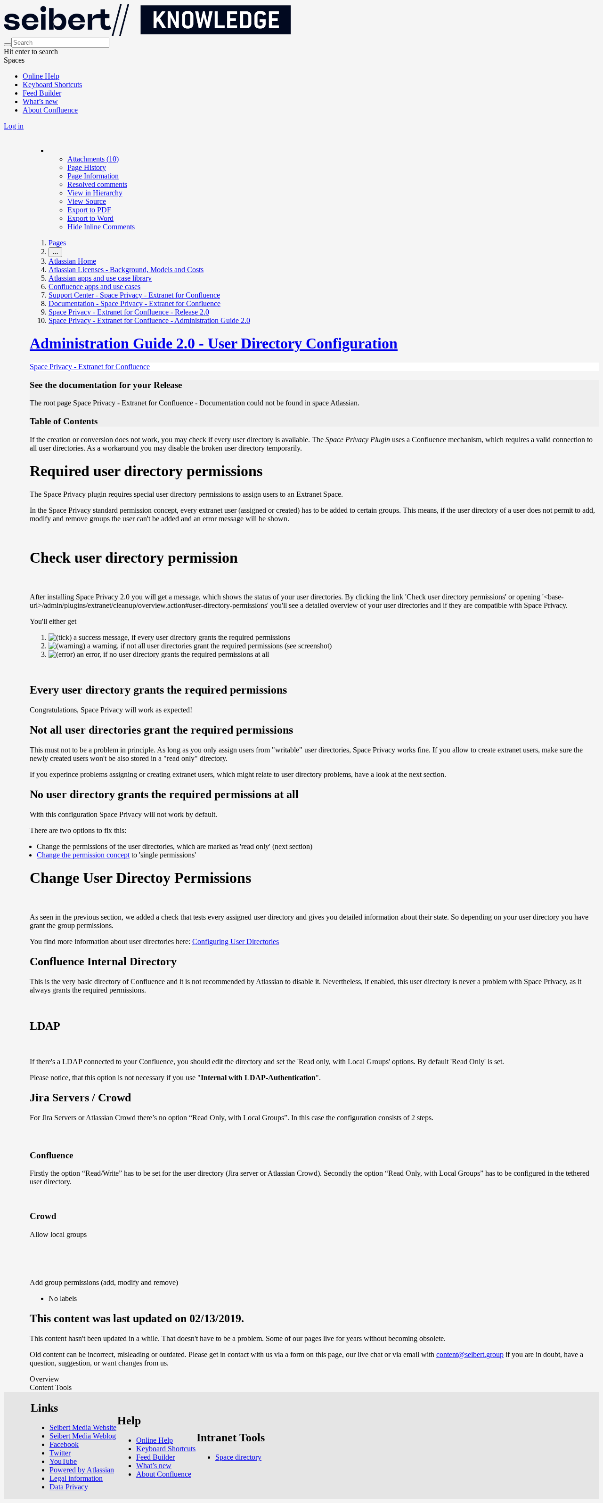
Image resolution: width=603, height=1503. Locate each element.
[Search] (7, 44)
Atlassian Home (72, 261)
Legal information (76, 1478)
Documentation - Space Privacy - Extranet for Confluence (134, 303)
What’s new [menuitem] (40, 101)
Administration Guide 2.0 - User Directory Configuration (214, 343)
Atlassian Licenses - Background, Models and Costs (126, 270)
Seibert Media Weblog (82, 1436)
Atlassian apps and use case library (100, 278)
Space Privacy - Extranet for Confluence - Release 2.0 (129, 312)
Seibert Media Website (82, 1427)
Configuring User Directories (235, 941)
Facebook (64, 1444)
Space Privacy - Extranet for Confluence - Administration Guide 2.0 (149, 320)
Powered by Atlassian (81, 1470)
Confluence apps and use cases (94, 287)
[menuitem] (93, 159)
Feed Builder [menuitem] (42, 93)
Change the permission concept (83, 855)
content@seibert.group (470, 1354)
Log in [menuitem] (14, 126)
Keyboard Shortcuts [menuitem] (52, 85)
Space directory (238, 1457)
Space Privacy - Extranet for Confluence (90, 367)
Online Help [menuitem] (41, 76)
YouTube (63, 1461)
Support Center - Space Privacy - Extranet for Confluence (134, 295)
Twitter (60, 1453)
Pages (57, 243)
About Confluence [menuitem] (50, 110)
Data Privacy (68, 1487)
